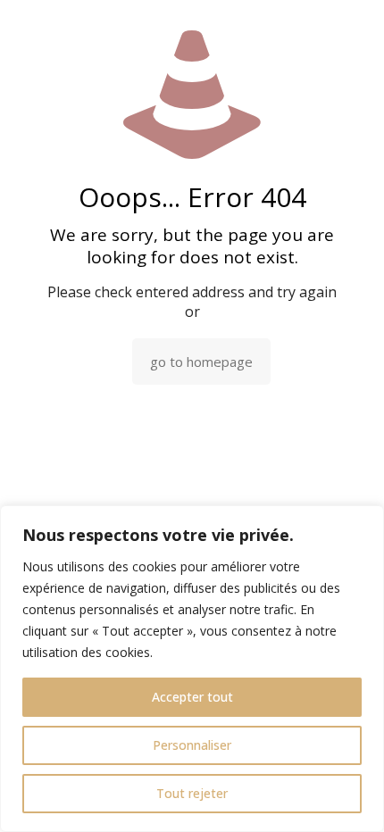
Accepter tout (192, 696)
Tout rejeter (192, 793)
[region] (192, 668)
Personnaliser (192, 744)
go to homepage (201, 361)
